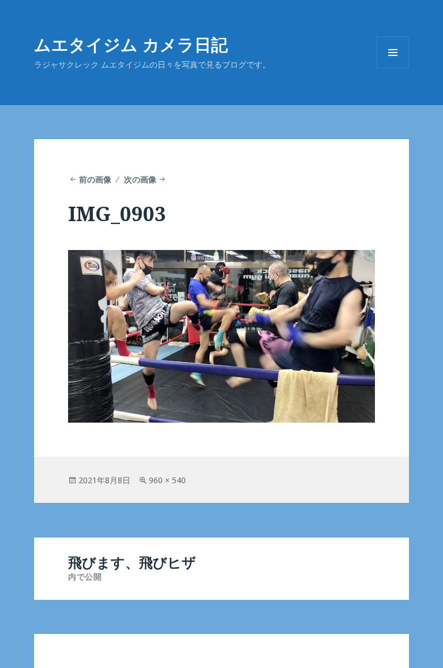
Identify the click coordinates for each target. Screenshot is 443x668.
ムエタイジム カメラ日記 (131, 44)
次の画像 (140, 179)
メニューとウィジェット (393, 68)
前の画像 (95, 179)
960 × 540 (167, 480)
